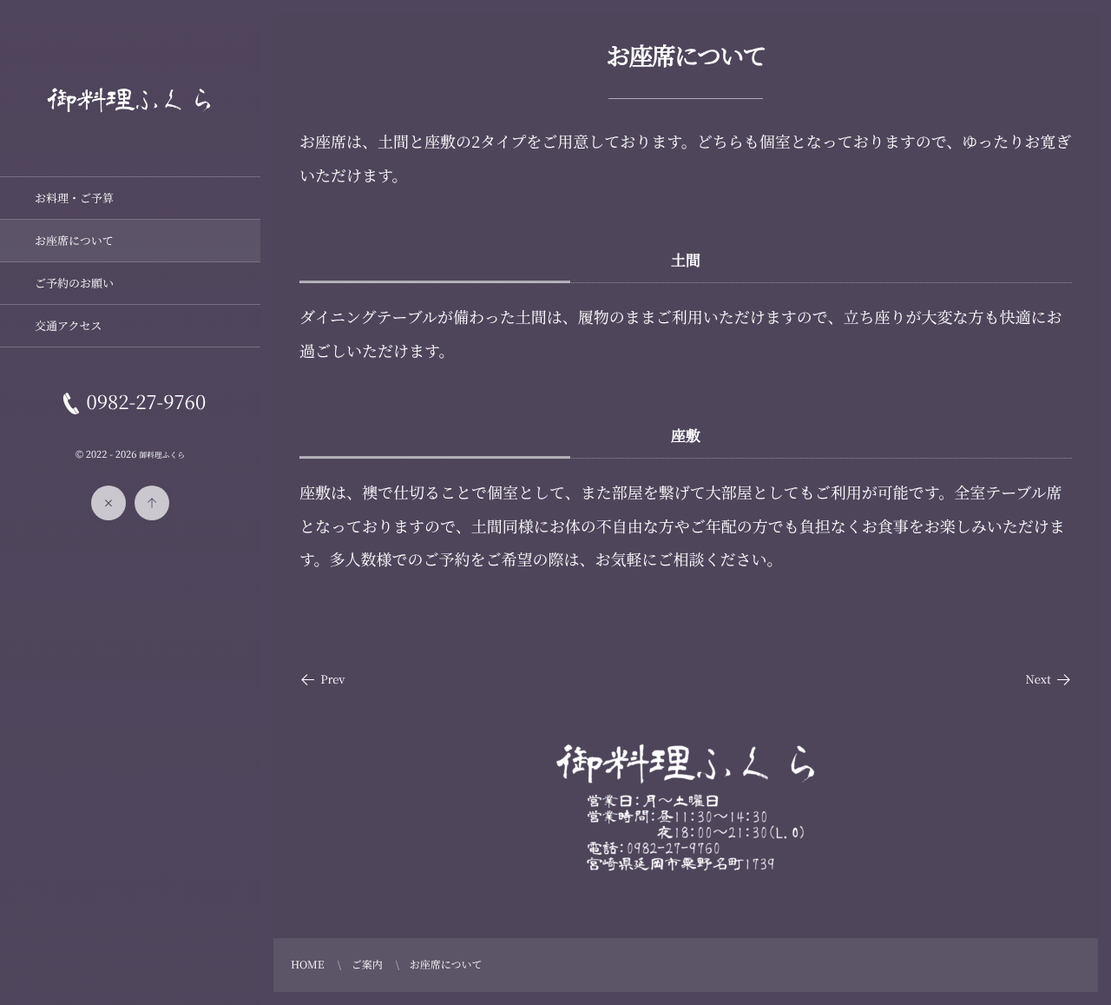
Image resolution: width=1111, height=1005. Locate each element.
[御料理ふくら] (130, 127)
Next (1038, 679)
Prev (332, 679)
